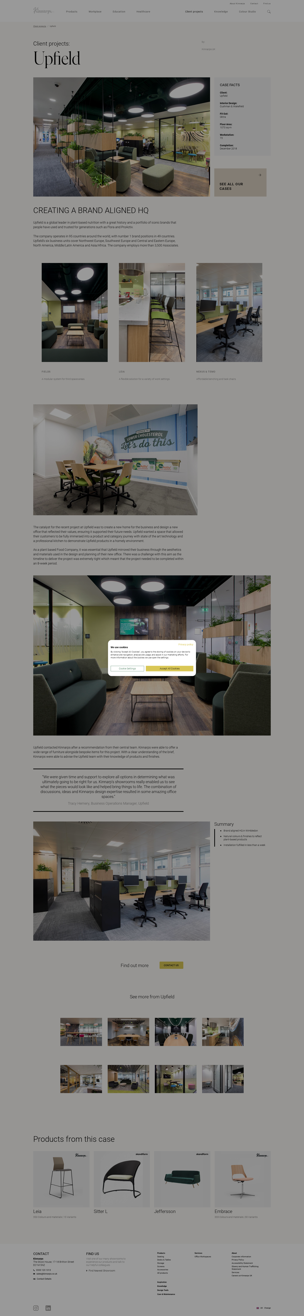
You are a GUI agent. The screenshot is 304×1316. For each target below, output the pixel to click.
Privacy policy (185, 644)
